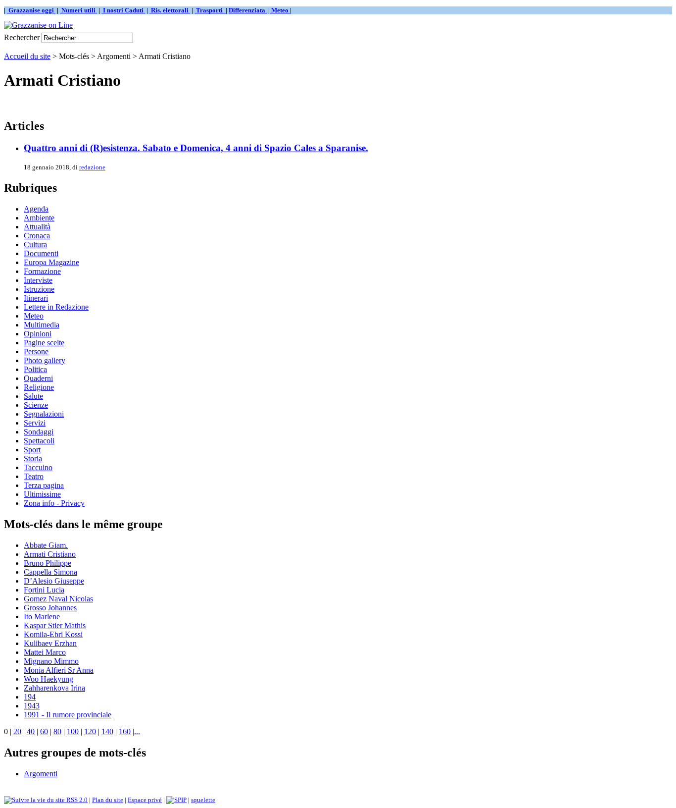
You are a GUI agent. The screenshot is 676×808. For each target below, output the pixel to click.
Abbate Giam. (46, 545)
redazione (92, 167)
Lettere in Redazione (56, 307)
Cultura (35, 244)
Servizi (35, 423)
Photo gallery (44, 360)
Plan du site (107, 800)
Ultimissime (42, 494)
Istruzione (39, 289)
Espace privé (145, 800)
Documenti (41, 253)
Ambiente (39, 218)
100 (73, 731)
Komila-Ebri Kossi (53, 634)
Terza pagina (44, 485)
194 (30, 697)
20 (17, 731)
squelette (203, 800)
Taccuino (38, 467)
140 (107, 731)
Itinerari (36, 298)
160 (125, 731)
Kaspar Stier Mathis (55, 625)
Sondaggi (38, 432)
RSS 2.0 (76, 800)
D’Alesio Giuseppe (54, 581)
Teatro (34, 476)
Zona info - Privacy (54, 503)
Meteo (34, 316)
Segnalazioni (44, 414)
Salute (33, 396)
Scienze (36, 405)
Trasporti (210, 10)
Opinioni (37, 333)
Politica (35, 369)
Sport (32, 449)
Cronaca (37, 235)
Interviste (38, 280)
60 (44, 731)
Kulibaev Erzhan (50, 643)
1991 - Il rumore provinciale (67, 714)
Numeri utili (78, 10)
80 (57, 731)
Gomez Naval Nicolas (58, 598)
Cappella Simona (50, 572)
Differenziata (248, 10)
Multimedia (41, 325)
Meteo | (280, 10)
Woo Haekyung (48, 679)
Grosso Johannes (50, 607)
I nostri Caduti (123, 10)
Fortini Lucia (44, 590)
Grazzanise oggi (31, 10)
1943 (32, 705)
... (137, 731)
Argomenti (40, 773)
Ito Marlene (42, 616)
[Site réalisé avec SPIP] (176, 800)
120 (90, 731)
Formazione (42, 271)
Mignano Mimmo (51, 661)
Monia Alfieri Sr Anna (59, 670)
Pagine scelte (44, 342)
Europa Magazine (51, 262)
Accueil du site (27, 56)
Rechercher (22, 37)
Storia (33, 458)
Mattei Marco (45, 652)
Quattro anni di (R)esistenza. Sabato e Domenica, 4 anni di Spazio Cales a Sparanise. (196, 148)
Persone (36, 351)
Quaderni (38, 378)
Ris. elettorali (169, 10)
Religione (39, 387)
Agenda (36, 209)
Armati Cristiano (50, 554)
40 (31, 731)
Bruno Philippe (47, 563)
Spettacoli (39, 440)
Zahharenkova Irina (54, 688)
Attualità (37, 226)
